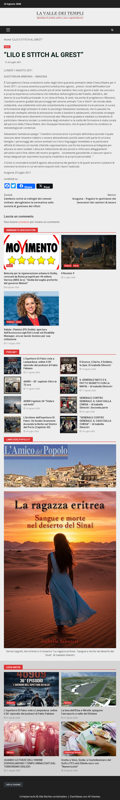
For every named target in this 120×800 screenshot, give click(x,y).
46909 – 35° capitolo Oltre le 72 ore (12, 385)
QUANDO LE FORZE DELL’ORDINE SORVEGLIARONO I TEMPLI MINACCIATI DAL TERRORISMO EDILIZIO (31, 739)
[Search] (112, 30)
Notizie (68, 703)
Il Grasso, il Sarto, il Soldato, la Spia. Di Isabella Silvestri (68, 365)
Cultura (68, 266)
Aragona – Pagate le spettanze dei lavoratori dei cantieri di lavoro (94, 198)
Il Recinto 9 (88, 252)
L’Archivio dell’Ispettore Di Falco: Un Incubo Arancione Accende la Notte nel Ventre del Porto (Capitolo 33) (12, 424)
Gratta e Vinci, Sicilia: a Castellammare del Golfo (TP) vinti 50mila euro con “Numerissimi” (88, 739)
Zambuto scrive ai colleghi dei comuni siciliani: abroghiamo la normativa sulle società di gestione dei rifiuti (29, 200)
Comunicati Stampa (73, 752)
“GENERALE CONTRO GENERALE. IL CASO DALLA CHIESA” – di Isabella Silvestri (68, 424)
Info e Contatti (13, 784)
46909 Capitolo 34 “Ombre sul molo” (12, 405)
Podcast (10, 703)
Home (7, 39)
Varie (7, 47)
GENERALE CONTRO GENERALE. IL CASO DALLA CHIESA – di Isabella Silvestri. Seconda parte (68, 405)
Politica (10, 322)
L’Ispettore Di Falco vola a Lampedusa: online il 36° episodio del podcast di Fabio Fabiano (12, 365)
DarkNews (76, 796)
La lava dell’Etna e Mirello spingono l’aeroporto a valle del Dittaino (88, 689)
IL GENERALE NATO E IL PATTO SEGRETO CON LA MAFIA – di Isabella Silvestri (68, 385)
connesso (23, 222)
